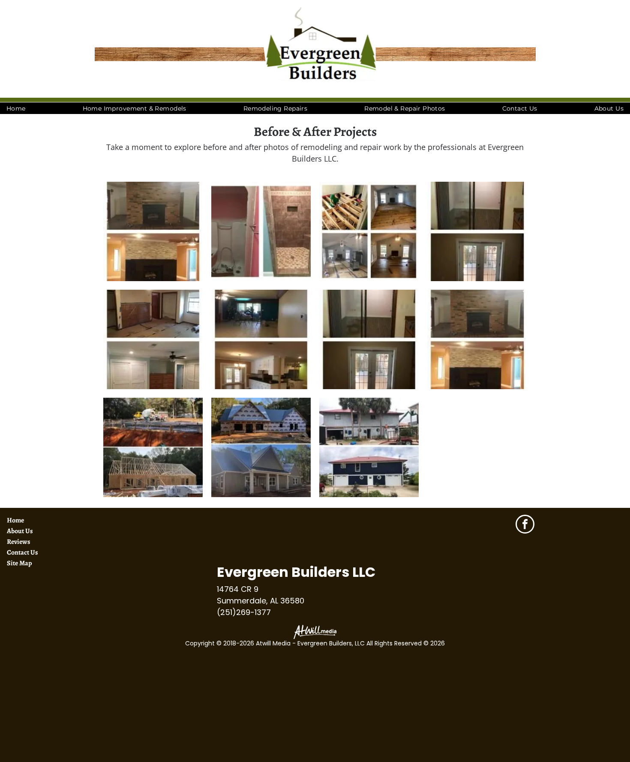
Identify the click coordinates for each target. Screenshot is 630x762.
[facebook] (525, 525)
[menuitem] (16, 108)
